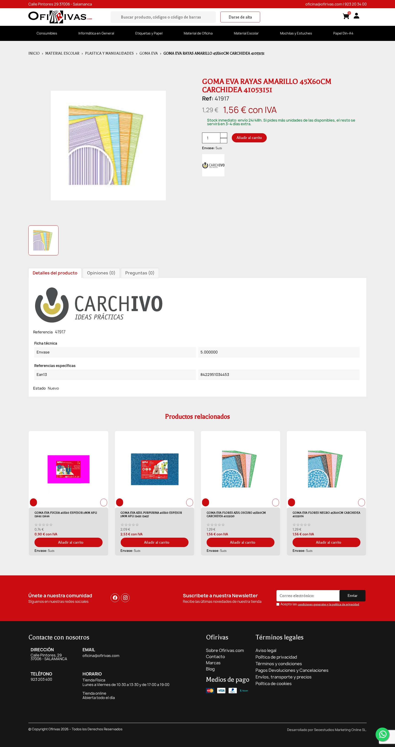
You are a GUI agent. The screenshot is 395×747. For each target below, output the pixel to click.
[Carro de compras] (346, 17)
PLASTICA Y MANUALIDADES (109, 53)
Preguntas (140, 273)
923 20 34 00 (355, 4)
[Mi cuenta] (356, 16)
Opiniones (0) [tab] (101, 273)
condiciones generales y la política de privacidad (328, 604)
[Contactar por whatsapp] (382, 734)
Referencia (43, 332)
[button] (240, 17)
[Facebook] (115, 598)
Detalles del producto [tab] (55, 273)
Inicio (34, 53)
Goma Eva (148, 53)
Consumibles (47, 33)
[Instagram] (125, 598)
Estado (39, 388)
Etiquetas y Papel (149, 33)
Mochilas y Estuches (296, 33)
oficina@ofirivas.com (323, 4)
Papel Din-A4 (343, 33)
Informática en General (96, 33)
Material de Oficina (198, 33)
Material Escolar (246, 33)
